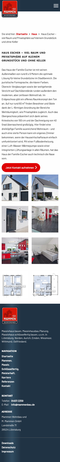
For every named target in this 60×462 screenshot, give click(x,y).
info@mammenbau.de (23, 404)
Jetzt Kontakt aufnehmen (20, 167)
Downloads (8, 442)
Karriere (6, 377)
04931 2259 (17, 400)
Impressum (8, 451)
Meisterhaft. (8, 373)
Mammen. (7, 360)
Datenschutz (9, 447)
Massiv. (6, 364)
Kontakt (6, 385)
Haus (34, 33)
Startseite (22, 33)
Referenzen (8, 381)
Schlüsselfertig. (10, 368)
